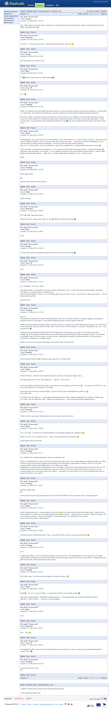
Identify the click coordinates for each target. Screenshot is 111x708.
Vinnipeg (29, 104)
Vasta (27, 32)
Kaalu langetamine (11, 16)
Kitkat (28, 133)
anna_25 (29, 88)
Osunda (33, 32)
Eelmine (97, 11)
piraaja (28, 54)
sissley (28, 19)
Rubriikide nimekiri (31, 11)
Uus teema (54, 11)
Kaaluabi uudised (10, 11)
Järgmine (104, 11)
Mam (27, 71)
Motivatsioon (9, 20)
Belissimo (29, 37)
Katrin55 (29, 352)
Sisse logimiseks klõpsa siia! (30, 693)
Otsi (60, 11)
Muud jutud (8, 22)
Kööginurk (8, 14)
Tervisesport (8, 18)
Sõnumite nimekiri (44, 11)
